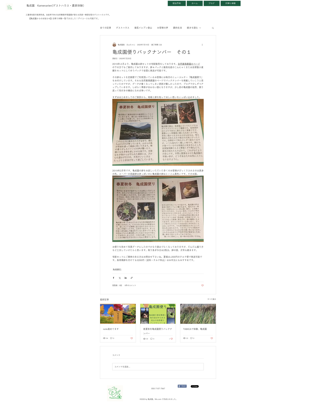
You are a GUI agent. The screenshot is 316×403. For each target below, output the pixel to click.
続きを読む (192, 28)
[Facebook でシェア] (113, 278)
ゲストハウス (122, 28)
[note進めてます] (118, 314)
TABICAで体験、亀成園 (195, 329)
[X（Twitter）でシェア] (119, 278)
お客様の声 (162, 28)
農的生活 (177, 28)
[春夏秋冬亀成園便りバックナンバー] (158, 314)
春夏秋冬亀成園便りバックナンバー (157, 331)
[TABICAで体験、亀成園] (198, 314)
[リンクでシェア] (131, 278)
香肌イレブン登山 (143, 28)
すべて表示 (211, 299)
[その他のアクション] (202, 44)
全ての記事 (105, 28)
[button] (213, 28)
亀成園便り (117, 269)
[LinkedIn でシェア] (125, 278)
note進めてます (111, 329)
